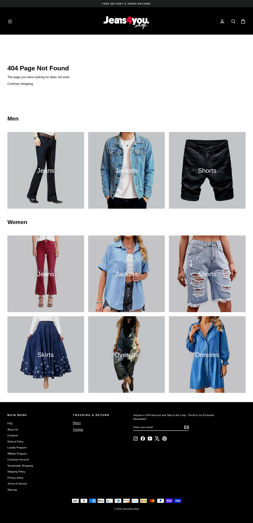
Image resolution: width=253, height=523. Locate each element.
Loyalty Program (17, 447)
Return (77, 422)
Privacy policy (15, 477)
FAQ (10, 423)
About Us (12, 429)
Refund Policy (15, 441)
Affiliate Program (17, 453)
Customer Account (18, 459)
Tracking (78, 429)
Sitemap (12, 489)
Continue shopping (20, 84)
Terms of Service (17, 483)
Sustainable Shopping (20, 465)
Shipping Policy (16, 471)
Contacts (12, 435)
